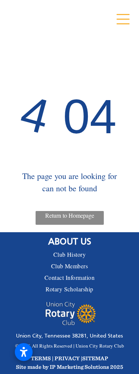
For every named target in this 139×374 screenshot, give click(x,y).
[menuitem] (69, 254)
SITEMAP (95, 358)
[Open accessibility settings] (24, 352)
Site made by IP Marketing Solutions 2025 (69, 367)
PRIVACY (67, 358)
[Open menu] (123, 18)
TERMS (41, 358)
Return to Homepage (69, 215)
